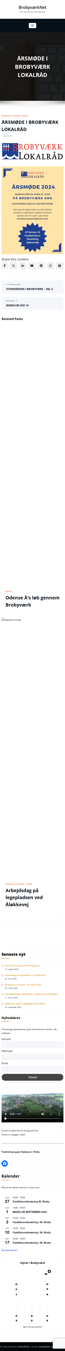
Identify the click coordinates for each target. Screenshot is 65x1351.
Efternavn (7, 1051)
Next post (10, 301)
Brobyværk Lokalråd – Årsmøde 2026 (23, 984)
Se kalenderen (10, 1250)
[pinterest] (41, 265)
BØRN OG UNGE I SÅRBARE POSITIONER (25, 1003)
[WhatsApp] (50, 265)
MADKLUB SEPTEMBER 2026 (30, 1212)
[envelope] (32, 265)
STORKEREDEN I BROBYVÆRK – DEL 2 (29, 289)
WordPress (24, 1346)
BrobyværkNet (32, 7)
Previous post (14, 284)
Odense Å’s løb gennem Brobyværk (22, 965)
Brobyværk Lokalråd (11, 115)
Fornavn (6, 1039)
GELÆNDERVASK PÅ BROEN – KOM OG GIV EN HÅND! (31, 994)
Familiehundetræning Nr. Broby (31, 1201)
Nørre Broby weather (32, 1326)
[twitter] (13, 265)
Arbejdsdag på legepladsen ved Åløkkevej (24, 897)
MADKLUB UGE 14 (17, 305)
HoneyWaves (44, 1346)
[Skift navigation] (32, 25)
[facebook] (5, 265)
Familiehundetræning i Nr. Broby (32, 1222)
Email (5, 1063)
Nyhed (25, 115)
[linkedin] (22, 265)
